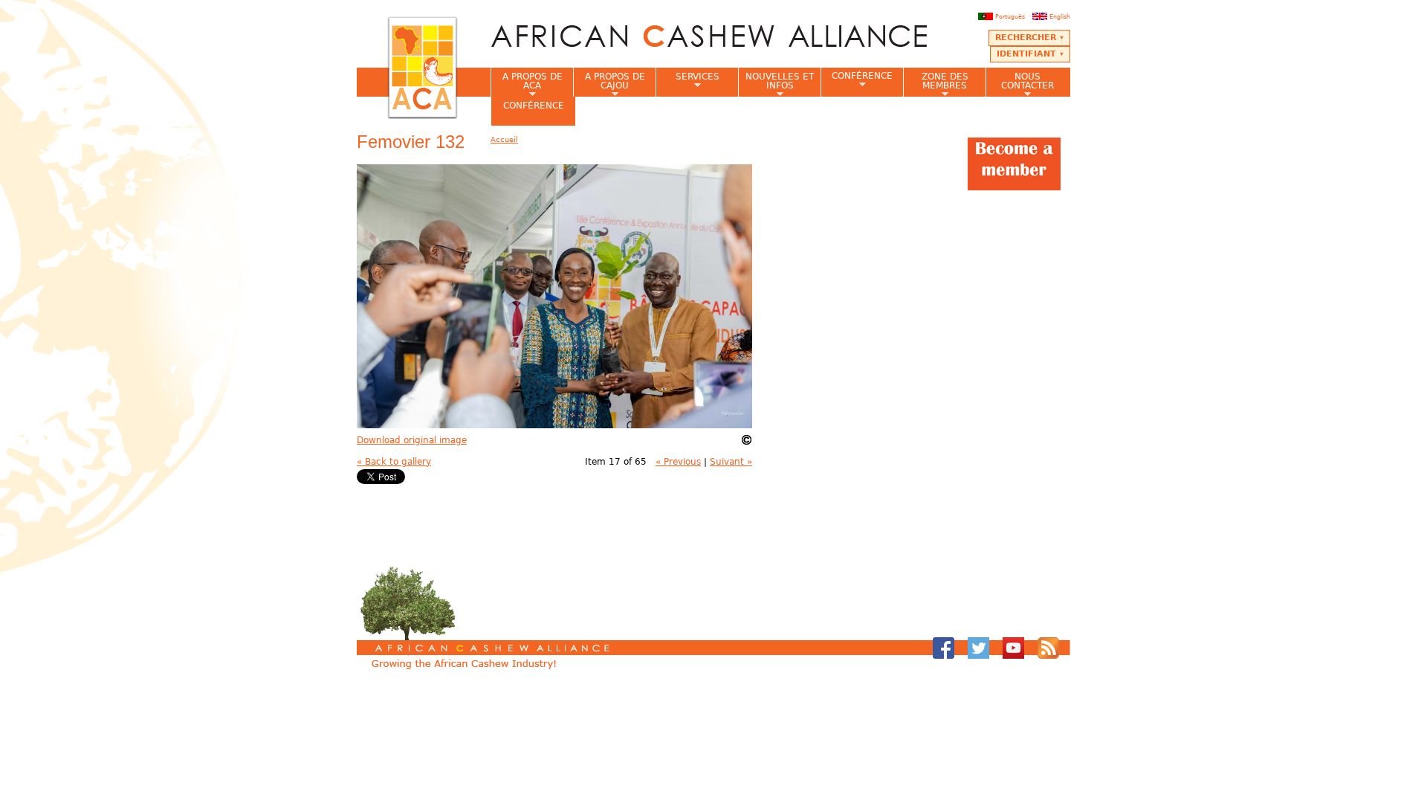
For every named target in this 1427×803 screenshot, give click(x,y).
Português (1010, 16)
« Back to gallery (394, 462)
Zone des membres (935, 84)
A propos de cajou (609, 84)
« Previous (678, 462)
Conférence (857, 80)
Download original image (412, 440)
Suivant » (731, 462)
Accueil (504, 139)
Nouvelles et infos (776, 84)
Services (687, 81)
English (1059, 16)
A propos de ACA (527, 84)
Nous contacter (1020, 84)
